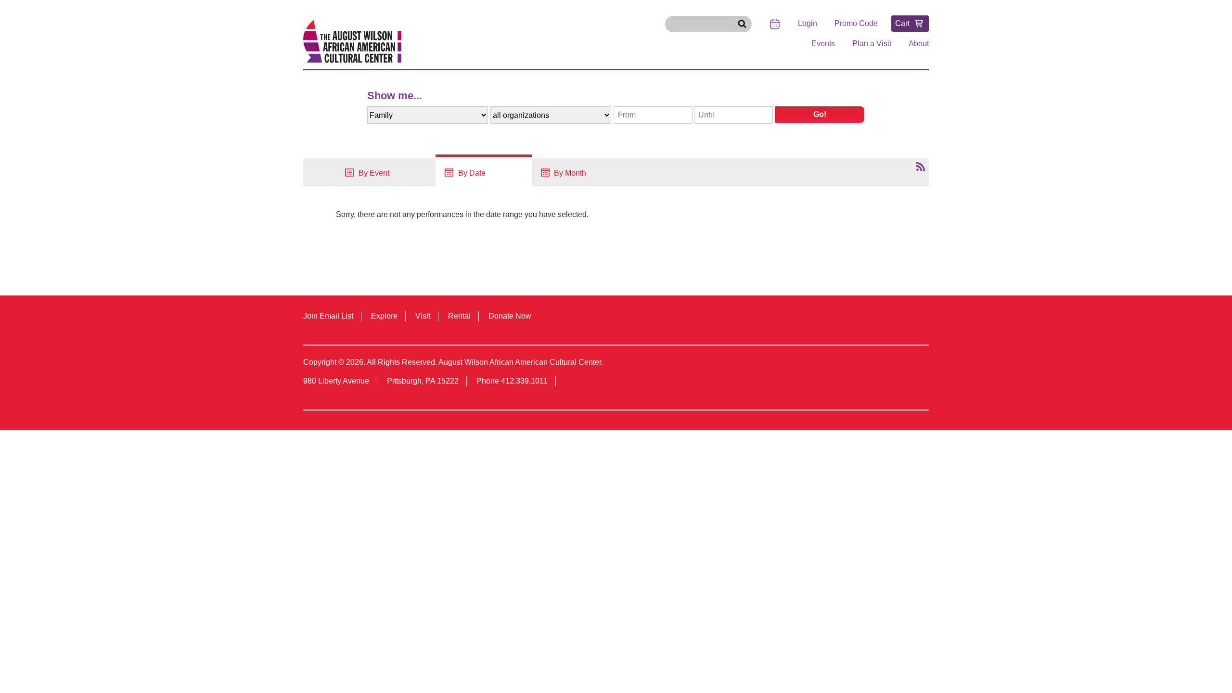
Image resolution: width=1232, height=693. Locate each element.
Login (807, 23)
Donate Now (509, 316)
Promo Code (856, 23)
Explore (384, 316)
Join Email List (328, 316)
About (919, 43)
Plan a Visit (871, 43)
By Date (471, 173)
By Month (569, 173)
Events (823, 43)
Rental (459, 316)
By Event (373, 173)
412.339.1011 (524, 381)
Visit (422, 316)
